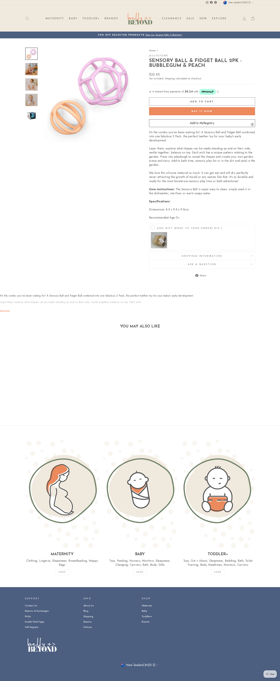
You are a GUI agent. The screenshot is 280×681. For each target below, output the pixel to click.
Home (152, 50)
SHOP (62, 572)
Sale (191, 18)
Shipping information (202, 256)
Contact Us (31, 605)
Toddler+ (147, 616)
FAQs (28, 616)
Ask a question (202, 264)
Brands (146, 622)
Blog (85, 611)
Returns (87, 622)
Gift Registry (32, 627)
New (203, 18)
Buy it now (202, 111)
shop (217, 572)
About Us (88, 605)
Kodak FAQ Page (34, 622)
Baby (144, 611)
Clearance (172, 18)
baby (73, 18)
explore (219, 18)
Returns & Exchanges (37, 611)
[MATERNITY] (62, 493)
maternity (55, 18)
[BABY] (140, 493)
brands (111, 18)
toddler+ (91, 18)
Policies (87, 627)
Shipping (170, 78)
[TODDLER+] (218, 493)
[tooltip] (252, 124)
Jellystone (158, 55)
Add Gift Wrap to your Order (190, 228)
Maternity (147, 605)
